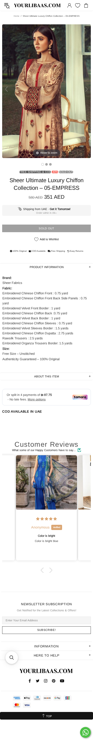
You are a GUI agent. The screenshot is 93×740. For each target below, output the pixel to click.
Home (16, 16)
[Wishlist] (77, 5)
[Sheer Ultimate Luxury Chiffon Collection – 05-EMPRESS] (42, 164)
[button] (43, 570)
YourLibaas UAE (37, 5)
